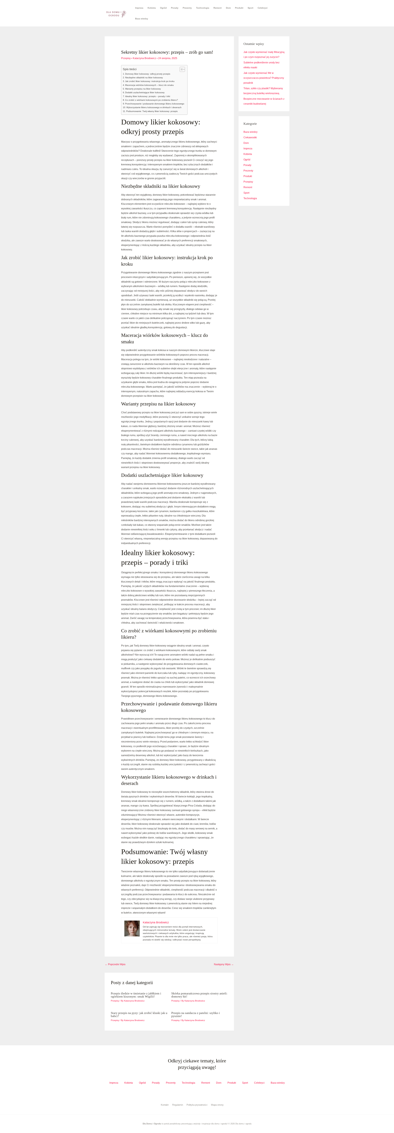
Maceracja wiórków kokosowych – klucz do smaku (149, 85)
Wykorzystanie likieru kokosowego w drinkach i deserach (153, 107)
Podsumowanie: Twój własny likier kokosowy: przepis (152, 111)
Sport (250, 8)
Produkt (239, 8)
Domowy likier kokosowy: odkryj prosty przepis (147, 74)
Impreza (139, 8)
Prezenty (187, 8)
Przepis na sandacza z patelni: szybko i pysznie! (195, 1014)
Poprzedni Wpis (115, 964)
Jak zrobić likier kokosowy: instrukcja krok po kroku (150, 81)
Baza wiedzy (141, 18)
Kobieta (152, 8)
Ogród (163, 8)
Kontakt (165, 1104)
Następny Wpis (224, 964)
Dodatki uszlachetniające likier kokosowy (145, 92)
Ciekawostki (250, 137)
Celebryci (262, 8)
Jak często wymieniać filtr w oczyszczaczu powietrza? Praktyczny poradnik (263, 78)
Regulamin (177, 1104)
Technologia (202, 8)
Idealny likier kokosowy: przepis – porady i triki (147, 96)
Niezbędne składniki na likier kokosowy (144, 77)
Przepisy (126, 58)
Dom (228, 8)
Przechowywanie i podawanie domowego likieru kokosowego (154, 103)
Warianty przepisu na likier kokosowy (143, 89)
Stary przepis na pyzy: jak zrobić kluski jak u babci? (139, 1014)
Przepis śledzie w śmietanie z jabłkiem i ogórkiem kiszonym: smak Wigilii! (136, 995)
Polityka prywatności (197, 1104)
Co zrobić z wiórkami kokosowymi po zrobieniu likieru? (151, 100)
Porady (174, 8)
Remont (217, 8)
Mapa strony (217, 1104)
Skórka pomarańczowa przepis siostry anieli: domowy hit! (199, 995)
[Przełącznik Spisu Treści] (180, 69)
